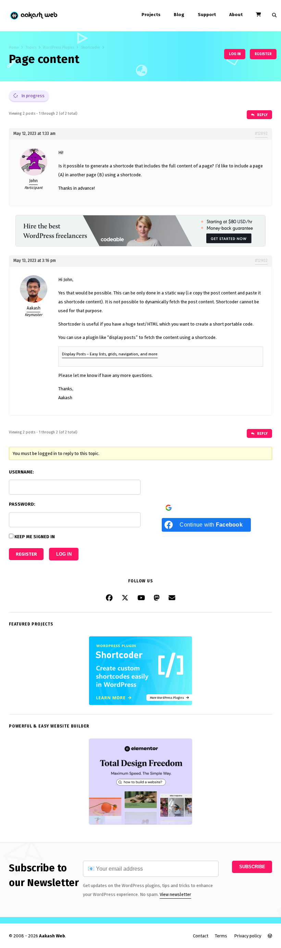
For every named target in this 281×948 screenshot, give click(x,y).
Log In (64, 554)
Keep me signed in (34, 536)
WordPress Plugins (58, 47)
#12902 (261, 260)
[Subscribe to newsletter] (172, 598)
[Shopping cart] (258, 14)
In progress (32, 95)
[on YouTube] (141, 598)
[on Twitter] (125, 598)
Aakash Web (33, 15)
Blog (179, 14)
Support (207, 14)
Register (263, 54)
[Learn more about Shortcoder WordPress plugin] (140, 703)
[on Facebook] (109, 598)
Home (14, 47)
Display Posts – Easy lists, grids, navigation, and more (110, 354)
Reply (262, 115)
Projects (151, 14)
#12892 (261, 133)
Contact (200, 935)
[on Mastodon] (156, 598)
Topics (31, 47)
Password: (22, 504)
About (236, 14)
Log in (235, 54)
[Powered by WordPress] (270, 935)
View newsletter (175, 894)
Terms (221, 935)
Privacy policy (247, 935)
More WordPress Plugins (168, 697)
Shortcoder (90, 47)
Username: (21, 472)
